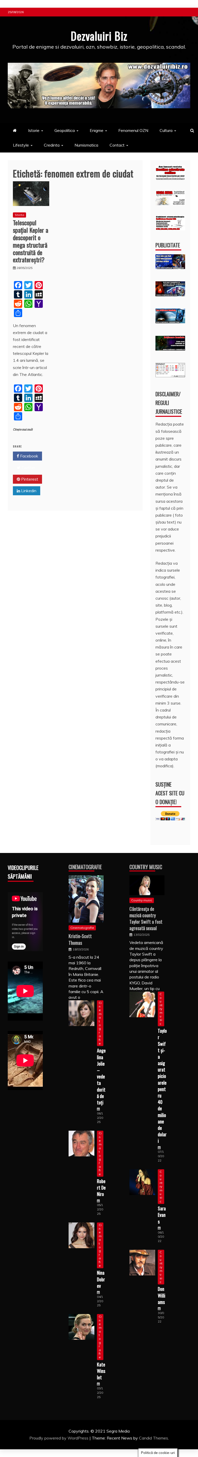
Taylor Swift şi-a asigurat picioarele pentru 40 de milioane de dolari (162, 1085)
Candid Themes (153, 1438)
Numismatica (86, 145)
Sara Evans (162, 1215)
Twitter (27, 467)
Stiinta (19, 215)
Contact (117, 145)
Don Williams (161, 1295)
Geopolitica (64, 130)
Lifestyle (21, 145)
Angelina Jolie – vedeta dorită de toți (101, 1076)
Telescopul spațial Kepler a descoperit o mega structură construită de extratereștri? (30, 241)
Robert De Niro (101, 1187)
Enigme (96, 130)
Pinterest (29, 479)
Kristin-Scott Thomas (80, 939)
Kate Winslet (101, 1371)
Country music (141, 900)
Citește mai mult (23, 429)
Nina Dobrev (101, 1279)
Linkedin (28, 490)
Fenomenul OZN (133, 130)
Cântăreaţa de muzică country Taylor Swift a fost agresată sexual (145, 918)
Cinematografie (85, 867)
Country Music (145, 867)
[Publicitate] (170, 267)
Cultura (166, 130)
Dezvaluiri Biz (99, 36)
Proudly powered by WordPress (59, 1438)
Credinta (52, 145)
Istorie (33, 130)
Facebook (28, 455)
